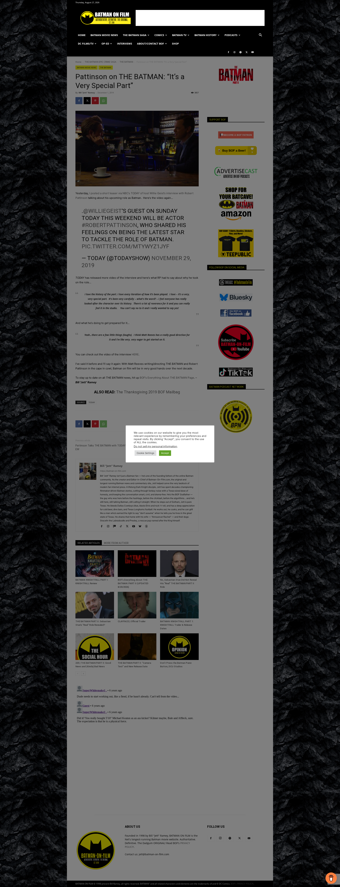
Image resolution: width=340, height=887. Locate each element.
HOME (82, 35)
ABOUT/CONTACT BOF (150, 43)
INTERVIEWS (124, 43)
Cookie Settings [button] (145, 453)
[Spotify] (240, 52)
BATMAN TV (179, 35)
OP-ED (105, 43)
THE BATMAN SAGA (134, 35)
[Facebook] (228, 52)
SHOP (175, 43)
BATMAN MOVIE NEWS (104, 35)
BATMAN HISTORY (205, 35)
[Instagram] (234, 52)
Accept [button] (165, 453)
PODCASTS (231, 35)
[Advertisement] (200, 18)
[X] (246, 52)
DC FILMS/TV (86, 43)
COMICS (159, 35)
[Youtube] (252, 52)
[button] (260, 35)
